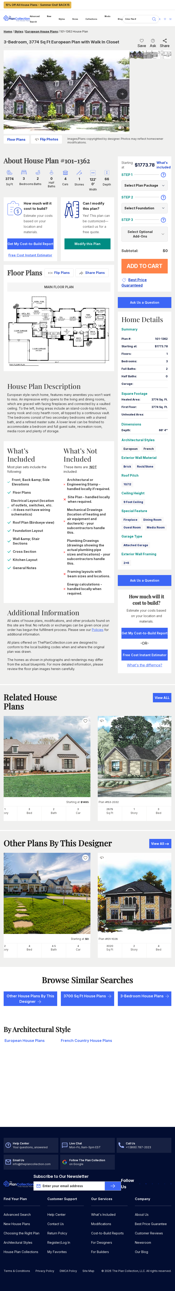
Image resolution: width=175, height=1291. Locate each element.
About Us (142, 1214)
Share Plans (95, 273)
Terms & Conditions (17, 1271)
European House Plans (41, 31)
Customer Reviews (149, 1233)
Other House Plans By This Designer (30, 999)
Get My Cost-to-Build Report (30, 244)
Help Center (56, 1214)
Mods (108, 16)
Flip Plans (62, 273)
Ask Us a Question (144, 302)
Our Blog (141, 1252)
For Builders (100, 1252)
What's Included (103, 1214)
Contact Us (55, 1224)
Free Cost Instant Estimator (145, 655)
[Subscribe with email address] (113, 1186)
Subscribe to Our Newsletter (61, 1176)
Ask (153, 45)
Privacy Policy (45, 1271)
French (149, 448)
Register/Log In (58, 1242)
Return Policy (57, 1233)
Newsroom (143, 1242)
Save (141, 45)
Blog (120, 19)
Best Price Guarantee (151, 1224)
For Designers (101, 1242)
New (49, 16)
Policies (97, 630)
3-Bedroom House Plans (142, 996)
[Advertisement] (87, 1091)
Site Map (88, 1271)
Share (165, 45)
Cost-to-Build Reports (107, 1233)
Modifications (101, 1224)
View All (157, 844)
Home (8, 31)
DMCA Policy (68, 1271)
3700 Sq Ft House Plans (85, 996)
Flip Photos (49, 139)
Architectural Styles (18, 1242)
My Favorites (57, 1252)
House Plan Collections (21, 1252)
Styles (62, 19)
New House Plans (17, 1224)
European (131, 448)
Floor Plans (16, 139)
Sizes (75, 19)
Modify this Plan (87, 244)
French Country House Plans (86, 1040)
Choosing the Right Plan (21, 1233)
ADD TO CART (144, 266)
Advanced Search (35, 19)
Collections (91, 19)
